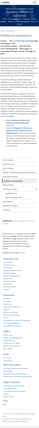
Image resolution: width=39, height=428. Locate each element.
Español (14, 221)
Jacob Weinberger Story (13, 197)
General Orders (8, 371)
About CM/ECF (7, 349)
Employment (19, 414)
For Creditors (7, 301)
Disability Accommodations (13, 181)
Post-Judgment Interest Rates (12, 326)
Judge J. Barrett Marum (10, 388)
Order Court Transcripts (10, 312)
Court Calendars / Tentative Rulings (14, 391)
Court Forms (7, 358)
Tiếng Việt (21, 221)
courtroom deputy (20, 41)
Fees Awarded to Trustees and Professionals (16, 320)
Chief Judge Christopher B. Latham (13, 386)
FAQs (5, 404)
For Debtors (7, 299)
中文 (32, 221)
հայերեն (5, 223)
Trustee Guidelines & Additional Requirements (17, 376)
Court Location (8, 160)
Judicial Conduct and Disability (11, 419)
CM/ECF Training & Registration (12, 338)
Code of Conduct (8, 397)
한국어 (27, 221)
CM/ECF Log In (7, 335)
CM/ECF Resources (9, 340)
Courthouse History (10, 189)
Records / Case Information (11, 315)
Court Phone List (9, 164)
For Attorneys (7, 304)
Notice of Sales (8, 185)
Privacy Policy (14, 421)
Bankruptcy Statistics (10, 177)
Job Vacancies (8, 201)
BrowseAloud (24, 421)
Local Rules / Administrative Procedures (15, 368)
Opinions (6, 394)
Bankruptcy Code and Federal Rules (15, 374)
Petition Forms (7, 361)
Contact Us (7, 210)
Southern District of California (19, 14)
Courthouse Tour (11, 193)
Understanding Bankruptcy (11, 323)
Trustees (6, 318)
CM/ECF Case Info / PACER (11, 343)
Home (2, 31)
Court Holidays (8, 168)
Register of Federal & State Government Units (19, 172)
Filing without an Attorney (11, 307)
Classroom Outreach (10, 206)
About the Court (10, 31)
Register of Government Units (12, 270)
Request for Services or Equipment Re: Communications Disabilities (19, 130)
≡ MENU (5, 2)
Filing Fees (6, 309)
